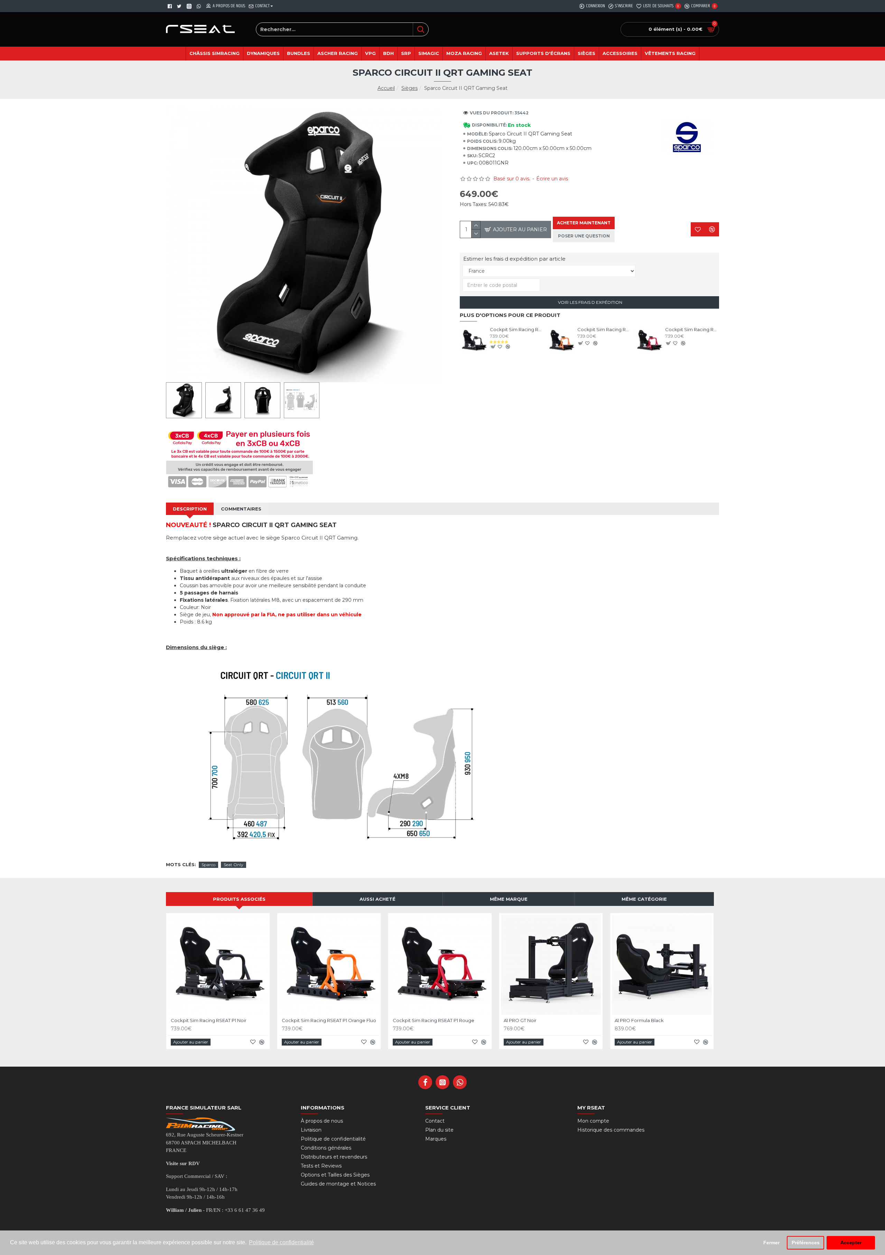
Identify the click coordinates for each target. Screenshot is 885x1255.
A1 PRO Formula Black (639, 1020)
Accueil (386, 88)
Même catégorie (644, 899)
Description (190, 509)
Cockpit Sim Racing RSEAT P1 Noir (517, 329)
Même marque (509, 899)
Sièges (409, 88)
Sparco (208, 864)
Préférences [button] (806, 1242)
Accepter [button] (850, 1242)
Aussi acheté (377, 899)
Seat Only (233, 864)
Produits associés (239, 899)
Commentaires (241, 509)
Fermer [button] (771, 1242)
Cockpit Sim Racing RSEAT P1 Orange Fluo (604, 329)
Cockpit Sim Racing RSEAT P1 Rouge (692, 329)
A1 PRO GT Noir (520, 1020)
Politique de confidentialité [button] (281, 1242)
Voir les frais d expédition (589, 302)
